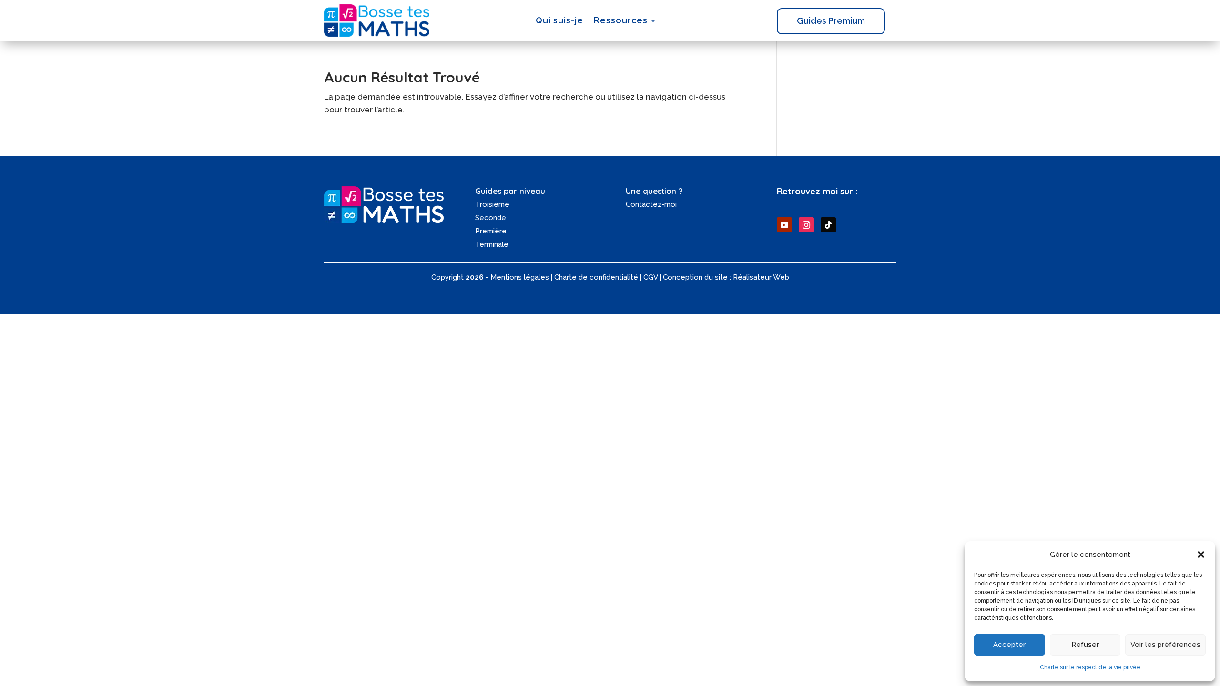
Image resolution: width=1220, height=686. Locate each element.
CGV (650, 277)
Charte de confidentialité (596, 277)
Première (491, 231)
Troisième (492, 204)
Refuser (1085, 644)
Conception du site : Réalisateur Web (726, 277)
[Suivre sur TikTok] (828, 224)
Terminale (491, 244)
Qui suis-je (559, 20)
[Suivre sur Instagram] (806, 224)
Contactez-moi (651, 204)
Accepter (1009, 644)
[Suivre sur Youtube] (784, 224)
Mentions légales (519, 277)
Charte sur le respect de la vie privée (1090, 667)
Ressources (621, 20)
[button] (1201, 554)
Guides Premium (831, 21)
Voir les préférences (1165, 644)
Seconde (490, 217)
